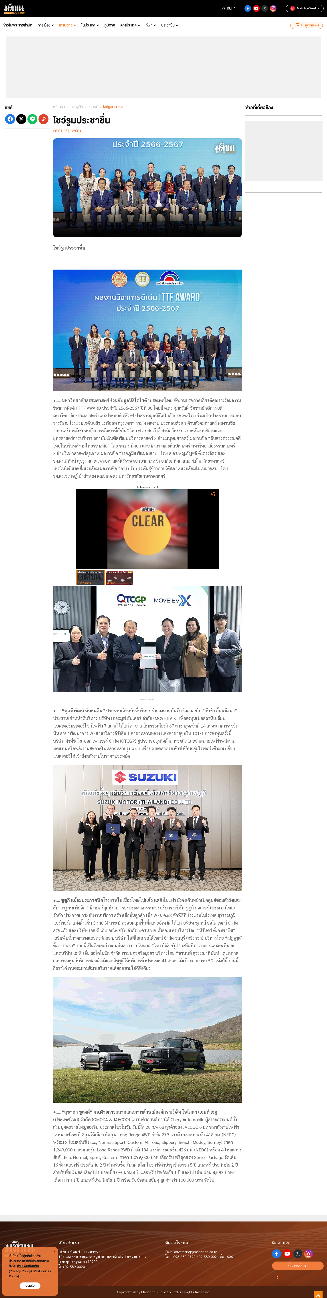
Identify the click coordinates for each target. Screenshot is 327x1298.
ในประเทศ (88, 25)
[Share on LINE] (32, 119)
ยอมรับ (30, 1285)
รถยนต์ (93, 107)
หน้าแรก (59, 107)
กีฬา (148, 25)
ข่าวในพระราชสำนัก (17, 25)
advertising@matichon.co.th (195, 1251)
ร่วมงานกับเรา (298, 1265)
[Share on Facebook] (10, 119)
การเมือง (44, 25)
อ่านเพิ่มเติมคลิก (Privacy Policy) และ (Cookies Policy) (30, 1271)
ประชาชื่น (168, 25)
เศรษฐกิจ (66, 25)
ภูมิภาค (109, 25)
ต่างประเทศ (128, 25)
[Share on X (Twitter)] (21, 119)
